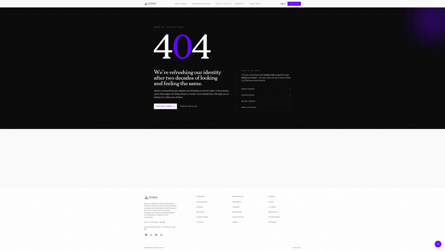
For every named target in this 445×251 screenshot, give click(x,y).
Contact (271, 202)
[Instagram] (161, 235)
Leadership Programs (201, 3)
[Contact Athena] (438, 244)
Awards (234, 222)
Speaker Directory (238, 217)
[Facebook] (156, 235)
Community (239, 3)
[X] (151, 235)
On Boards (199, 207)
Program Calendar (202, 217)
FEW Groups (200, 212)
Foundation (236, 207)
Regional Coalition (223, 3)
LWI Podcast (272, 222)
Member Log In (274, 212)
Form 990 (162, 222)
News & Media (255, 3)
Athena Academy (201, 202)
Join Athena (294, 3)
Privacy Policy (297, 247)
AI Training (199, 222)
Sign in (283, 4)
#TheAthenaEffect (274, 217)
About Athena (180, 3)
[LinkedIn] (146, 235)
